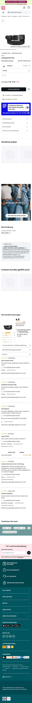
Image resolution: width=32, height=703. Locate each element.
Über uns (4, 603)
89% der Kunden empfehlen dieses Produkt (23, 334)
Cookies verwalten (25, 666)
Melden (22, 452)
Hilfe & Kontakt (6, 590)
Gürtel (19, 16)
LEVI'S (2, 55)
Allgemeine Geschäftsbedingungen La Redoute (12, 665)
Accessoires (14, 16)
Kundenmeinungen (6, 666)
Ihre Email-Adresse (7, 549)
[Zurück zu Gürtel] (3, 20)
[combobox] (16, 346)
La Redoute (3, 16)
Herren (9, 16)
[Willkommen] (24, 7)
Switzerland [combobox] (7, 677)
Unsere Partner (6, 609)
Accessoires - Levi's (19, 528)
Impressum (7, 668)
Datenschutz (16, 666)
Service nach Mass (7, 596)
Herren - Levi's (7, 528)
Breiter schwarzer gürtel (9, 532)
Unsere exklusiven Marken (9, 616)
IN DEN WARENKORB (13, 89)
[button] (29, 7)
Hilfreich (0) (11, 452)
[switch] (18, 107)
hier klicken (20, 557)
